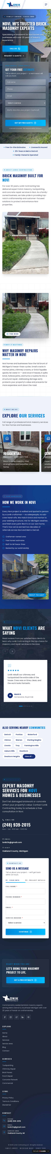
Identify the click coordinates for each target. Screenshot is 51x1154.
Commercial (7, 1083)
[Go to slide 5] (29, 706)
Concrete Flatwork (10, 1079)
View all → (29, 756)
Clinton (7, 740)
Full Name (11, 886)
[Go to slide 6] (31, 706)
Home (4, 1033)
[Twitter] (16, 1017)
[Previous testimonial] (5, 651)
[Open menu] (46, 4)
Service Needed (14, 918)
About (4, 1036)
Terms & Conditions (10, 1101)
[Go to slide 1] (21, 706)
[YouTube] (28, 1017)
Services (5, 1040)
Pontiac (19, 734)
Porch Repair (7, 1076)
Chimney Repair (9, 1069)
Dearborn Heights (12, 756)
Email (9, 907)
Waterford (32, 734)
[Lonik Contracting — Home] (13, 4)
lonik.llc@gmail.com (16, 1127)
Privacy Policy (8, 1098)
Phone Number (14, 897)
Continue (23, 932)
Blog (4, 1047)
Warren (19, 740)
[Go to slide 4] (27, 706)
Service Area (7, 1043)
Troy (17, 745)
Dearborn (24, 751)
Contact (5, 1051)
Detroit (7, 734)
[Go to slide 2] (24, 706)
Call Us (13, 48)
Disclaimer (6, 1105)
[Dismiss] (48, 1151)
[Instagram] (10, 1017)
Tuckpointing (7, 1065)
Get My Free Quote (24, 123)
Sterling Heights (34, 740)
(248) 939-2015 (14, 1121)
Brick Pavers (7, 1072)
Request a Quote (12, 56)
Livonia (7, 745)
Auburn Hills (9, 751)
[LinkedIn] (22, 1017)
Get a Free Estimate (23, 980)
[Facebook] (4, 1017)
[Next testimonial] (12, 651)
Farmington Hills (31, 745)
